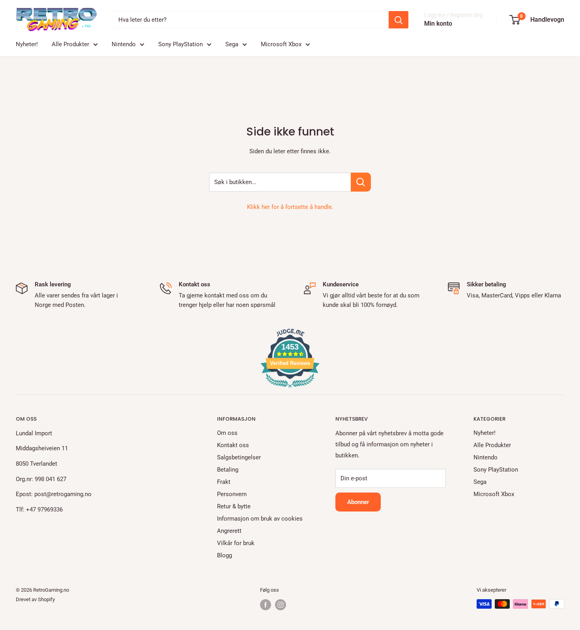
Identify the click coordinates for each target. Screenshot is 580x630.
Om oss (227, 432)
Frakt (223, 481)
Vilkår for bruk (235, 543)
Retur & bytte (234, 506)
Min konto (438, 23)
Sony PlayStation (180, 44)
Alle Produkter (70, 44)
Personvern (232, 494)
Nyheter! (27, 44)
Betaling (227, 469)
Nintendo (124, 44)
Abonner (358, 502)
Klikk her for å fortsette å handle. (290, 207)
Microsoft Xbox (281, 44)
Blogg (224, 555)
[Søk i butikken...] (361, 182)
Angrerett (229, 530)
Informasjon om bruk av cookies (260, 518)
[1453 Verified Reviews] (290, 389)
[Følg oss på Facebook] (265, 604)
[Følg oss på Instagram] (280, 604)
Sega (231, 44)
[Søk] (398, 19)
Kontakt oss (233, 445)
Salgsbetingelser (239, 457)
